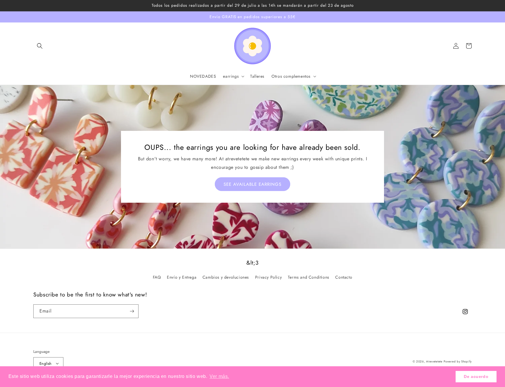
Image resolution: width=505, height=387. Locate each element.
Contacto (343, 277)
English (45, 363)
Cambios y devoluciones (226, 277)
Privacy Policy (268, 277)
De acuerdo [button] (476, 376)
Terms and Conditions (308, 277)
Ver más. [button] (219, 376)
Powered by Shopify (458, 361)
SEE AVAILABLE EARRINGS (252, 184)
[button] (39, 45)
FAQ (157, 277)
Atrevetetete (434, 361)
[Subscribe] (131, 311)
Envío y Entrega (181, 277)
